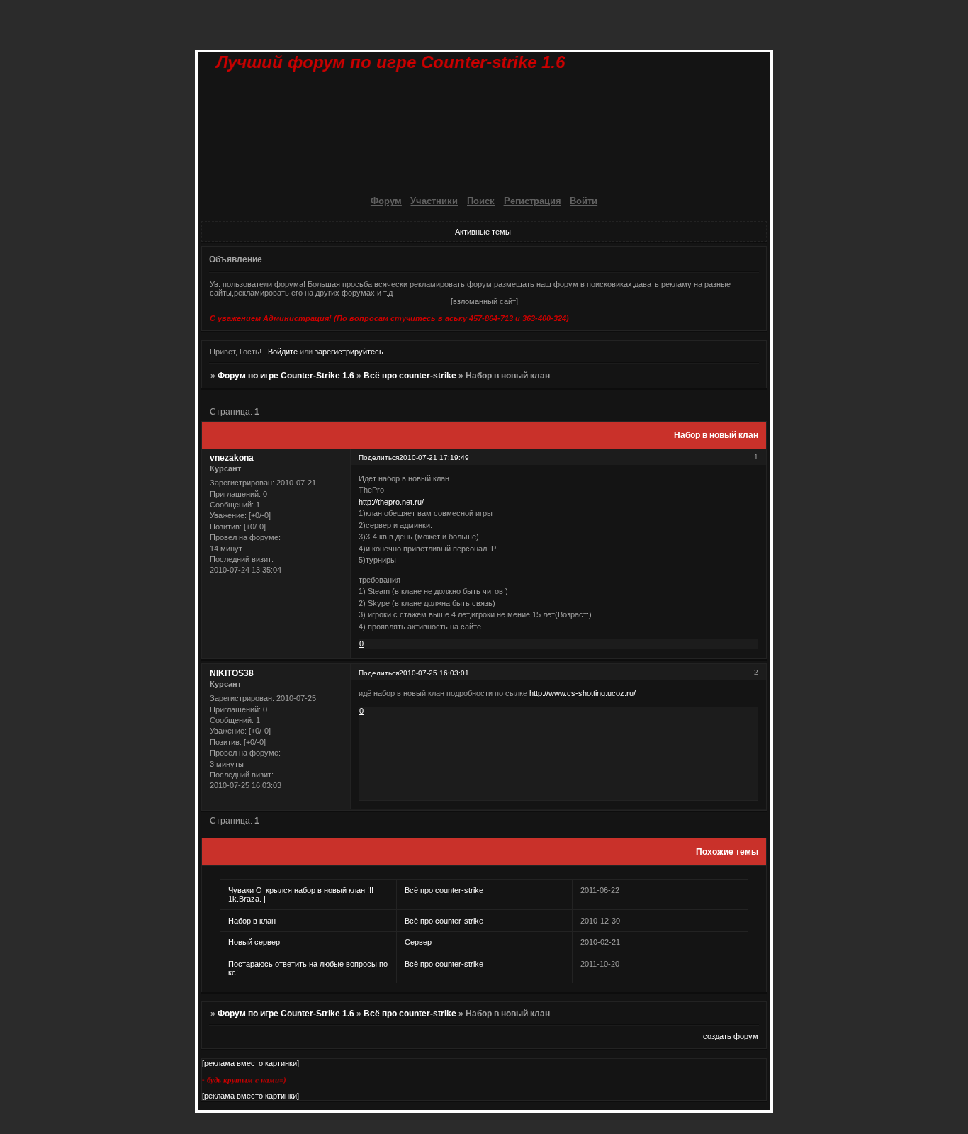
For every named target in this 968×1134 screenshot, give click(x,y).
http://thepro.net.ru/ (391, 502)
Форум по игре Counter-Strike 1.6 (286, 376)
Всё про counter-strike (410, 376)
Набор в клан (252, 920)
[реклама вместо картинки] (250, 1063)
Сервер (418, 942)
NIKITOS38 (232, 673)
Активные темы (483, 232)
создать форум (730, 1036)
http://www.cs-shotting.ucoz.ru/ (582, 693)
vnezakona (232, 458)
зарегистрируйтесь (349, 351)
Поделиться (379, 457)
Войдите (283, 351)
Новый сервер (254, 942)
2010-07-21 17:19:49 (434, 457)
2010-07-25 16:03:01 (434, 673)
